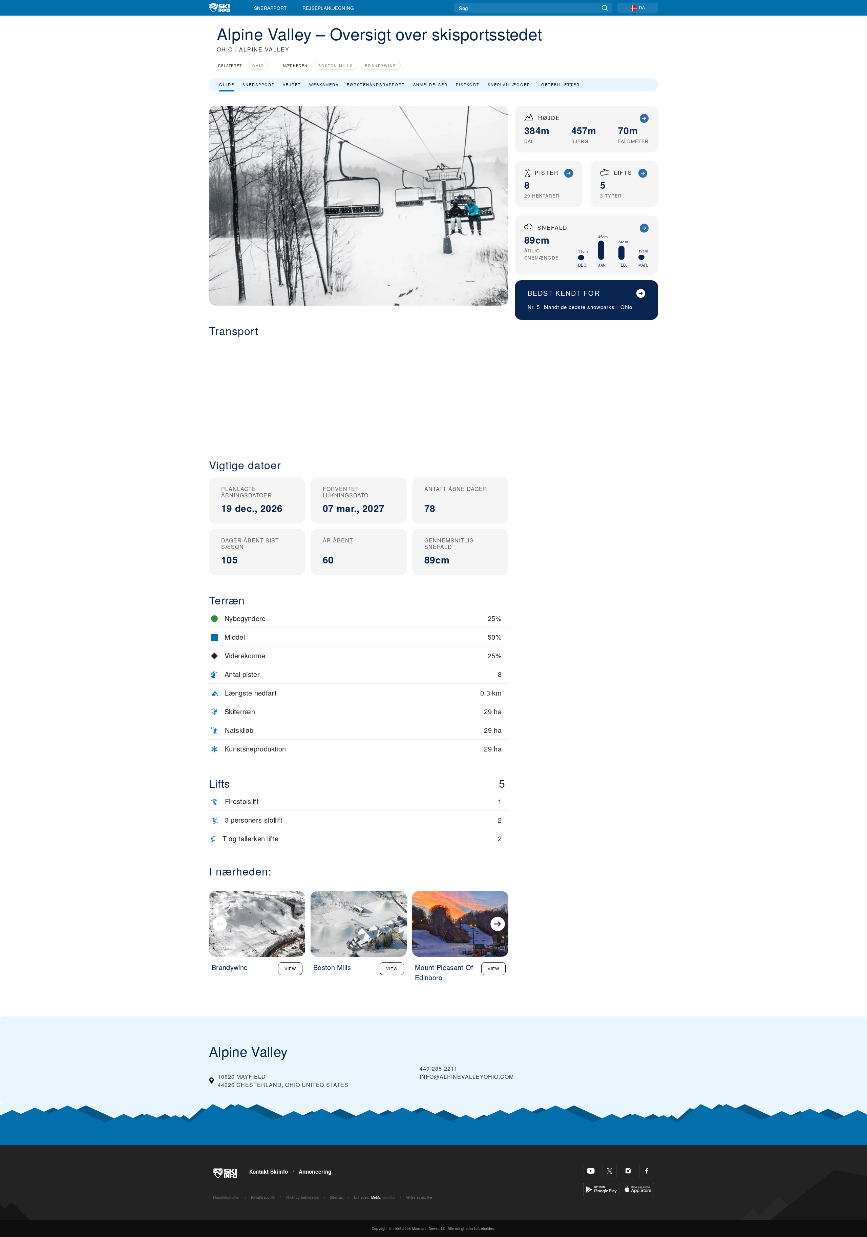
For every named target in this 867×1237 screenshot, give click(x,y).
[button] (358, 392)
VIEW (290, 968)
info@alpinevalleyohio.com (467, 1076)
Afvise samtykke (419, 1197)
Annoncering (315, 1171)
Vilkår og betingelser (303, 1197)
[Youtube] (591, 1171)
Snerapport (270, 7)
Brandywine (380, 65)
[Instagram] (628, 1171)
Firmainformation (226, 1197)
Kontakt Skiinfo (268, 1171)
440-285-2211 (439, 1068)
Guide (226, 84)
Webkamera (324, 84)
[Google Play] (601, 1188)
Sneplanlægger (509, 84)
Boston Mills (335, 65)
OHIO (225, 49)
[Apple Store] (638, 1188)
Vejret (292, 84)
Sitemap (336, 1197)
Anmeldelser (430, 84)
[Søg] (604, 8)
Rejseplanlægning (328, 7)
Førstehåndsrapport (376, 84)
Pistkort (468, 84)
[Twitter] (609, 1171)
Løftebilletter (559, 84)
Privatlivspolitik (263, 1197)
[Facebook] (646, 1171)
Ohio (258, 65)
